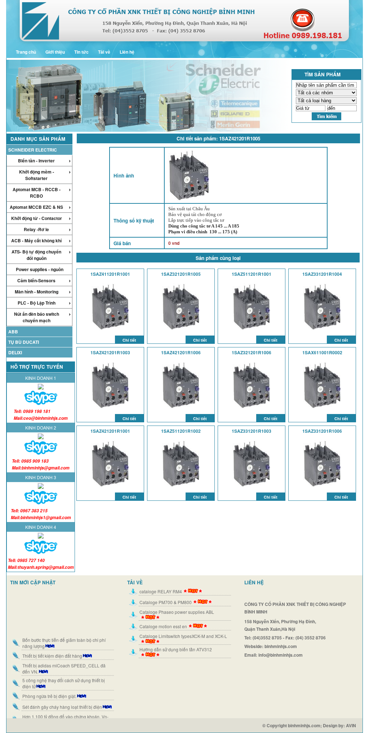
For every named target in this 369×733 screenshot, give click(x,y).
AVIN (354, 725)
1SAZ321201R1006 (251, 352)
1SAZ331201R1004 (322, 274)
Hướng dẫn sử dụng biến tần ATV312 (175, 649)
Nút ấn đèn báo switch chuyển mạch (36, 317)
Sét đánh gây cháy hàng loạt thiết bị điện (62, 700)
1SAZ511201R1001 (251, 274)
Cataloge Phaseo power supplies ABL (176, 612)
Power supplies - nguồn (39, 269)
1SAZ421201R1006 (181, 352)
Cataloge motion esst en (163, 626)
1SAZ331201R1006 (322, 431)
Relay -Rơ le (36, 229)
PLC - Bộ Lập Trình (36, 303)
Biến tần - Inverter (36, 160)
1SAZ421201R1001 (110, 431)
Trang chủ (26, 52)
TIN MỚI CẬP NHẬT (32, 582)
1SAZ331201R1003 (251, 431)
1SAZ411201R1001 (110, 274)
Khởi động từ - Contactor (36, 218)
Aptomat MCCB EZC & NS (36, 207)
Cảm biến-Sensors (36, 280)
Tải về (104, 52)
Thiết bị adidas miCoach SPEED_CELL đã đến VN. (64, 662)
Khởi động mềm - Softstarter (36, 174)
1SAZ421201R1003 (110, 352)
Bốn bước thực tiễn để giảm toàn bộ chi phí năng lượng (64, 636)
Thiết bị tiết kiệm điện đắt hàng (52, 649)
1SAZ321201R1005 (181, 274)
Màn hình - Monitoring (36, 291)
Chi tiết (129, 340)
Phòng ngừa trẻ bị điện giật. (49, 690)
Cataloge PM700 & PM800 (165, 602)
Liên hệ (127, 52)
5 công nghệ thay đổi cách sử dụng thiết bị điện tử (63, 677)
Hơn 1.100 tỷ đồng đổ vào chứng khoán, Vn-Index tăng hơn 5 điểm (65, 713)
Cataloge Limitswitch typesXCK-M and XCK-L (183, 636)
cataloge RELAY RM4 (160, 591)
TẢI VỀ (135, 582)
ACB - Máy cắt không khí (36, 240)
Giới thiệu (55, 52)
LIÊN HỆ (254, 582)
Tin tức (81, 52)
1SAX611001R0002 (322, 352)
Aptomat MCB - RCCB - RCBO (37, 192)
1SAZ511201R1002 (181, 431)
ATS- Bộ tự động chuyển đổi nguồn (36, 254)
